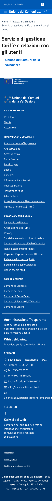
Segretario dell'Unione (16, 222)
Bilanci (7, 170)
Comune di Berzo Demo (26, 296)
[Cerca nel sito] (46, 11)
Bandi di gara (11, 164)
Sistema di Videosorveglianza (20, 265)
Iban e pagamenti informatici (19, 249)
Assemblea (10, 127)
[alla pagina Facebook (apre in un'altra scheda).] (6, 413)
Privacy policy (10, 459)
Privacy (21, 232)
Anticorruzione (12, 149)
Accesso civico (12, 154)
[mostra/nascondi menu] (6, 11)
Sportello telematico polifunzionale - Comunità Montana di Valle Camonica (26, 240)
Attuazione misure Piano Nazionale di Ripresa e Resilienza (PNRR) (24, 204)
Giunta (7, 122)
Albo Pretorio (24, 195)
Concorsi (9, 175)
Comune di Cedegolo (26, 285)
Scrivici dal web (15, 419)
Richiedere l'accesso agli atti (19, 259)
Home (5, 21)
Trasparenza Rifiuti (22, 21)
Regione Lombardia (13, 4)
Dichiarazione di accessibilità (17, 466)
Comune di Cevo (26, 290)
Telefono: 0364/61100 (20, 365)
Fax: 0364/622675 (18, 370)
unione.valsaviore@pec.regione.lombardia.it (26, 398)
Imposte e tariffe (13, 186)
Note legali (9, 452)
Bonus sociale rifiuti (15, 270)
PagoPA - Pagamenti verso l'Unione (26, 254)
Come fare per (11, 159)
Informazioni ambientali (17, 180)
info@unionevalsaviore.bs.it (23, 387)
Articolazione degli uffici (17, 228)
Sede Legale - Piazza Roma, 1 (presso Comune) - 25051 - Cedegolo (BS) (28, 359)
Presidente (10, 117)
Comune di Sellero (26, 306)
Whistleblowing (15, 339)
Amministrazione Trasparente (20, 143)
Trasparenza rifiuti (13, 191)
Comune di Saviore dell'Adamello (26, 301)
